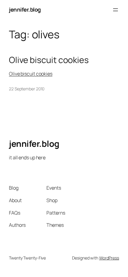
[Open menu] (115, 9)
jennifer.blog (25, 9)
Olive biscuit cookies (49, 60)
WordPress (109, 258)
